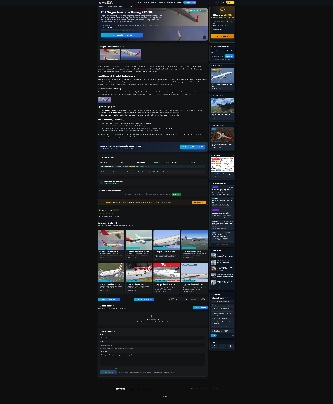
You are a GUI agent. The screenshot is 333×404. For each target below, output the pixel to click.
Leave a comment (201, 307)
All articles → (222, 288)
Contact (133, 389)
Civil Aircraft (128, 6)
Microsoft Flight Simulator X (114, 6)
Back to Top (166, 396)
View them (176, 194)
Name (102, 334)
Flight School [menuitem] (171, 2)
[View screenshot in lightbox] (204, 37)
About (138, 389)
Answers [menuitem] (179, 2)
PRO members (131, 166)
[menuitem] (189, 2)
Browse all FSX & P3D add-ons (110, 299)
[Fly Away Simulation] (106, 2)
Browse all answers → (222, 244)
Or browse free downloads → (222, 40)
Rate (114, 25)
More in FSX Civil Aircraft (145, 299)
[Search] (216, 2)
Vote (213, 335)
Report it (156, 172)
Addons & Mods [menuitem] (142, 2)
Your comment (104, 351)
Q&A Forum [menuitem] (161, 2)
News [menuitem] (152, 2)
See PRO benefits (198, 202)
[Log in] (223, 2)
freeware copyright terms (134, 172)
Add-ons (101, 6)
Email (102, 342)
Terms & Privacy (146, 389)
